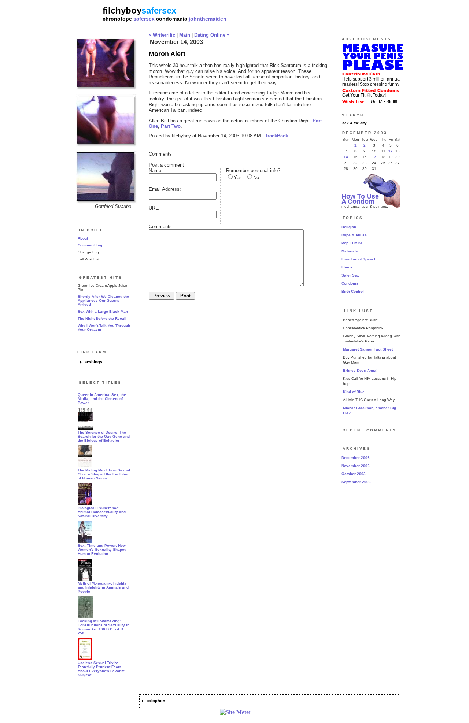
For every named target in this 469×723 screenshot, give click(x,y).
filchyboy (122, 10)
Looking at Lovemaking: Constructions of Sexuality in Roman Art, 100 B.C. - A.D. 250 (103, 627)
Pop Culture (351, 243)
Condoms (349, 283)
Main (184, 35)
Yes (238, 177)
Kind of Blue (354, 392)
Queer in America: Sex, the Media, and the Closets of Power (102, 399)
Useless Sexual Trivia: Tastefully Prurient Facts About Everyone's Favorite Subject (101, 669)
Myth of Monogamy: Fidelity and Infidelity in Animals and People (103, 587)
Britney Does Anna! (360, 370)
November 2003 (355, 466)
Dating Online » (211, 35)
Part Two (171, 126)
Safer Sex (350, 275)
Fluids (346, 267)
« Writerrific (162, 35)
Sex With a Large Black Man (103, 311)
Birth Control (352, 291)
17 (374, 157)
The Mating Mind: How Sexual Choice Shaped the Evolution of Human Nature (104, 474)
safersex (144, 19)
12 (390, 151)
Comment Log (90, 245)
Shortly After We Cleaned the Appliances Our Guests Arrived (103, 300)
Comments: (161, 226)
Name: (156, 170)
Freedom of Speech (358, 259)
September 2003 (356, 482)
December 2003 (355, 458)
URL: (154, 208)
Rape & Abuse (354, 235)
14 (346, 157)
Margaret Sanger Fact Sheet (368, 349)
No (256, 177)
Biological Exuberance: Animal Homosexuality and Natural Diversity (102, 512)
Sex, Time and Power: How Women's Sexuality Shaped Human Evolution (102, 550)
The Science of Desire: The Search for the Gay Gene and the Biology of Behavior (104, 436)
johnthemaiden (207, 19)
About (83, 238)
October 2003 (353, 474)
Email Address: (165, 189)
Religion (348, 227)
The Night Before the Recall (102, 318)
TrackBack (276, 135)
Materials (349, 251)
